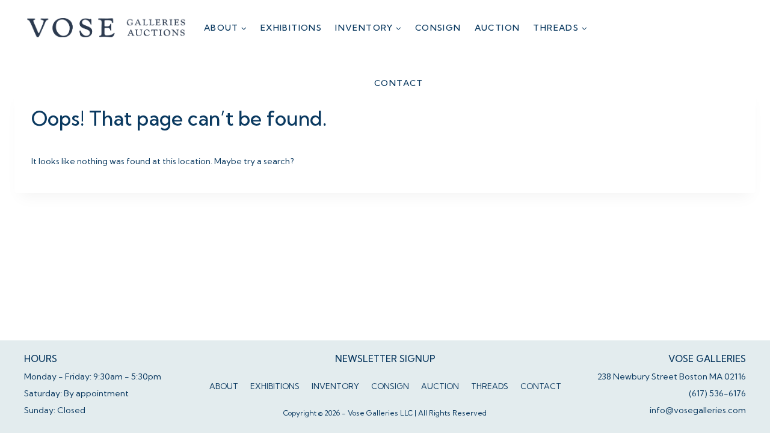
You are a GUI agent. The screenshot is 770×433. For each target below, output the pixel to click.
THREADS (489, 386)
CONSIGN (438, 27)
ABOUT (223, 386)
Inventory (335, 386)
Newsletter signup (385, 358)
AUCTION (497, 27)
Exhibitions (291, 27)
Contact (399, 83)
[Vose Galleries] (106, 27)
